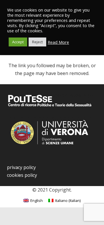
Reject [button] (37, 41)
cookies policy (22, 175)
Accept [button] (18, 41)
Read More (58, 42)
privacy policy (21, 167)
